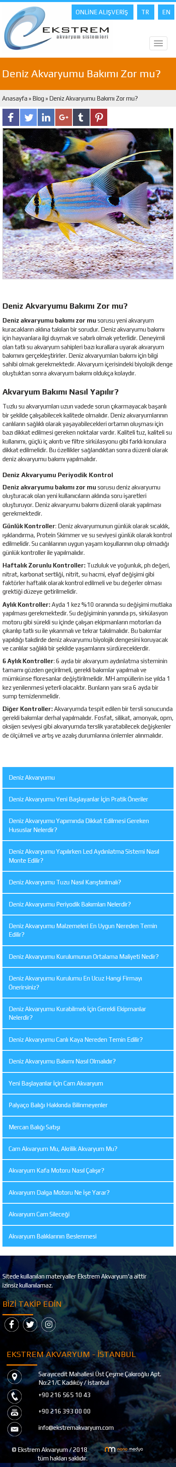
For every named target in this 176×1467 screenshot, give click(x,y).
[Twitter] (30, 1323)
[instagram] (48, 1323)
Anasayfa (15, 98)
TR (145, 12)
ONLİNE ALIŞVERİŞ (102, 12)
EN (166, 12)
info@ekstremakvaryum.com (76, 1427)
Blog (38, 98)
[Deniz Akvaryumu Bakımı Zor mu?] (88, 203)
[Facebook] (12, 1323)
